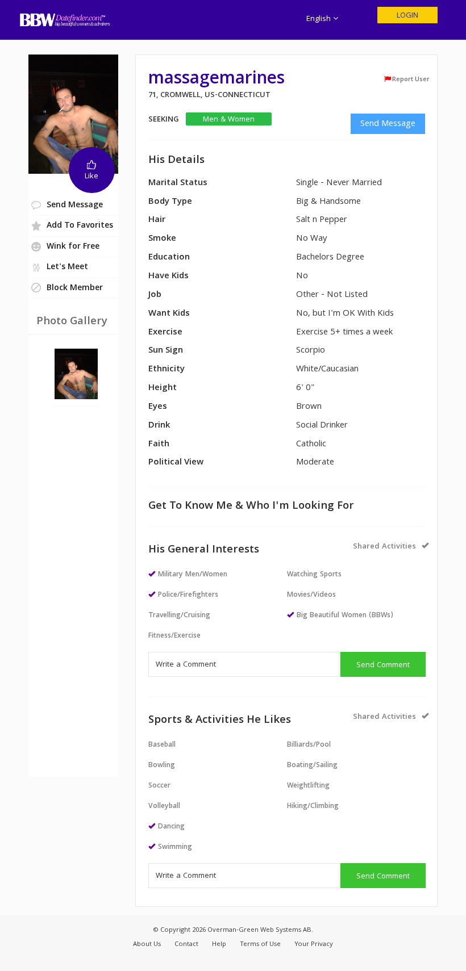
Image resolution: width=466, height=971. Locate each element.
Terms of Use (260, 944)
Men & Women (229, 119)
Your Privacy (313, 944)
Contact (186, 944)
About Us (147, 944)
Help (219, 944)
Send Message (387, 124)
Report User (411, 79)
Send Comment (383, 665)
